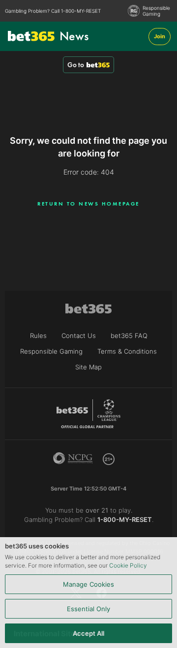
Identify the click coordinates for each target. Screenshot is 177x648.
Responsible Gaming (156, 11)
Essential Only (88, 609)
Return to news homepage (88, 203)
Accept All (88, 633)
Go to (75, 64)
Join (159, 36)
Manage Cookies (88, 584)
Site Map (88, 367)
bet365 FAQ (129, 335)
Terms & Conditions (127, 351)
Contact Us (78, 335)
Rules (38, 335)
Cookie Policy (128, 565)
